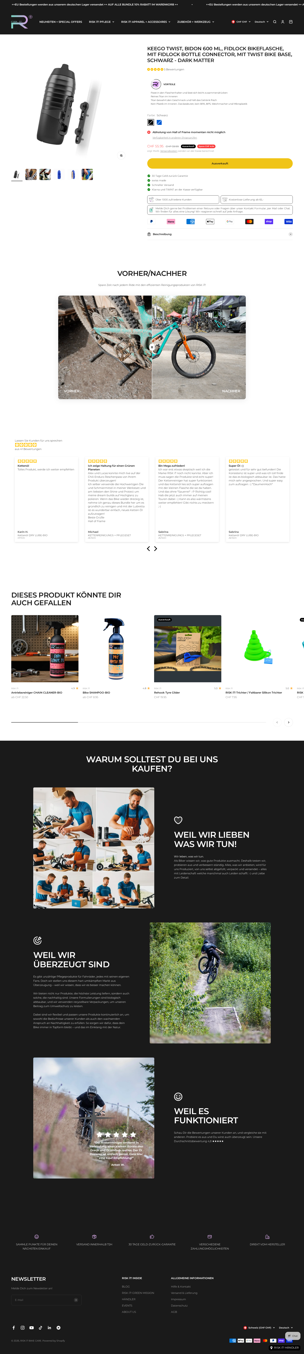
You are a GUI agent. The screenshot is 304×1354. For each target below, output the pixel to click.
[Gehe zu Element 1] (17, 175)
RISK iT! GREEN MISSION (138, 1293)
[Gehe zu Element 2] (31, 175)
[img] (154, 445)
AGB (174, 1312)
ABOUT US (129, 1312)
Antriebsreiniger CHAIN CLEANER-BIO (36, 692)
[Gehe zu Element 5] (73, 175)
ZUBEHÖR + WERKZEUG (194, 21)
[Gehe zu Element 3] (45, 175)
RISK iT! (14, 688)
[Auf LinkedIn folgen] (49, 1327)
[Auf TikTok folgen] (40, 1327)
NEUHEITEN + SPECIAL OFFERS (60, 21)
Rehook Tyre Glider (167, 692)
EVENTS (127, 1305)
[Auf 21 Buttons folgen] (58, 1327)
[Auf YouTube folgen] (31, 1327)
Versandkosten (168, 150)
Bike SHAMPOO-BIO (96, 692)
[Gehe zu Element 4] (59, 175)
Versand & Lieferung (184, 1293)
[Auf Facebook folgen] (13, 1327)
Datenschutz (179, 1305)
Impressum (178, 1299)
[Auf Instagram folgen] (22, 1327)
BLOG (126, 1286)
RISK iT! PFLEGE (100, 21)
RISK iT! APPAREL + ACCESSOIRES (144, 21)
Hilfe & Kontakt (181, 1286)
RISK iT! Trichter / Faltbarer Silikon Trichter (254, 692)
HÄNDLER (128, 1299)
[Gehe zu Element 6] (87, 175)
